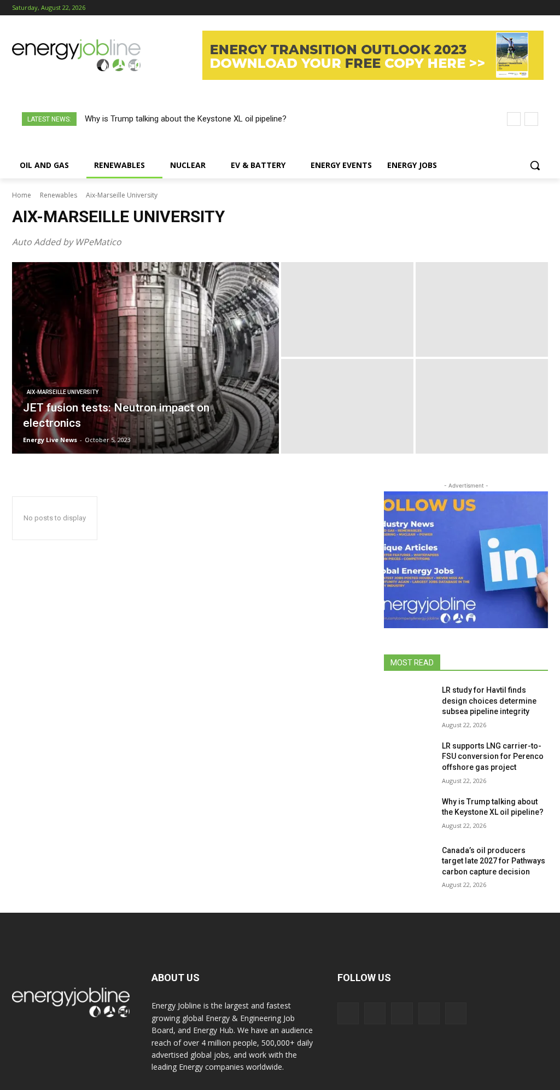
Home (21, 195)
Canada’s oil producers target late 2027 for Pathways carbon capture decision (493, 861)
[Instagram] (496, 8)
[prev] (514, 119)
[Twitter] (526, 8)
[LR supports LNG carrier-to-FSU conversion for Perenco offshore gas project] (408, 758)
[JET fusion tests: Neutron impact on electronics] (145, 358)
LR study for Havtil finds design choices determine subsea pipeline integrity (489, 701)
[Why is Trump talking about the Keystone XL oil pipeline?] (408, 814)
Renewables (58, 195)
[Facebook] (481, 8)
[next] (531, 119)
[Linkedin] (511, 8)
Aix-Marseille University (62, 392)
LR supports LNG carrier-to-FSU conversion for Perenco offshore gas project (493, 756)
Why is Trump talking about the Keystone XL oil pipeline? (186, 119)
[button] (535, 165)
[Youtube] (541, 8)
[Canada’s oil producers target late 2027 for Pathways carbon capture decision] (408, 862)
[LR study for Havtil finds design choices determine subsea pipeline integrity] (408, 702)
